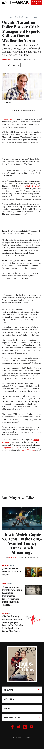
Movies (34, 17)
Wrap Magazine (12, 717)
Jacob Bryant (12, 557)
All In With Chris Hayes (29, 186)
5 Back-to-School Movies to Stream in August (11, 571)
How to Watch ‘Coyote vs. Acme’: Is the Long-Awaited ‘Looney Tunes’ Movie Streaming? (22, 543)
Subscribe (36, 2)
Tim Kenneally (6, 59)
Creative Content (21, 17)
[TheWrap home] (19, 2)
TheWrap (8, 690)
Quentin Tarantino (9, 119)
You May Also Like (18, 497)
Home (9, 17)
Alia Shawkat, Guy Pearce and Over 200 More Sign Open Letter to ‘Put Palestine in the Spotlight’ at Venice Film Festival (12, 624)
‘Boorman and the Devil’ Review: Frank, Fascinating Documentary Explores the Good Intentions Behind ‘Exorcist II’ (12, 595)
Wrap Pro (9, 699)
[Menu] (4, 2)
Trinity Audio (24, 110)
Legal (7, 708)
